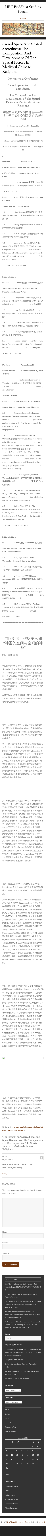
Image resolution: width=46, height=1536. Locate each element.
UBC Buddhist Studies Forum (23, 9)
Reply (4, 1173)
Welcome (20, 1360)
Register (8, 1414)
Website (5, 1253)
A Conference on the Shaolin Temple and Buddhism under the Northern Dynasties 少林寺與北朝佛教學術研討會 (22, 1314)
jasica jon (8, 1371)
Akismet (13, 1534)
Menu (24, 18)
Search (7, 1334)
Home (7, 1491)
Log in (7, 1418)
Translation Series (11, 1504)
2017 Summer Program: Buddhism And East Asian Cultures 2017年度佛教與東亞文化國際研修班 (23, 1287)
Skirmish (42, 1522)
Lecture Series (10, 1495)
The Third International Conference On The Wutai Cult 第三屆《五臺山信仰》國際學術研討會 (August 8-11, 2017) (23, 1304)
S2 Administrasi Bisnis (13, 1349)
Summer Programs (11, 1499)
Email (5, 1242)
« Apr (7, 1475)
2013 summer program (20, 1379)
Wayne (7, 1379)
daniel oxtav (9, 1364)
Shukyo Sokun (10, 1360)
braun (4, 1157)
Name (5, 1232)
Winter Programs (11, 1508)
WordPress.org (10, 1431)
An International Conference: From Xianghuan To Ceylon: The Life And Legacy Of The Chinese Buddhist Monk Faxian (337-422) (23, 1325)
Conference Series (11, 1486)
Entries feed (9, 1423)
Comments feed (10, 1427)
